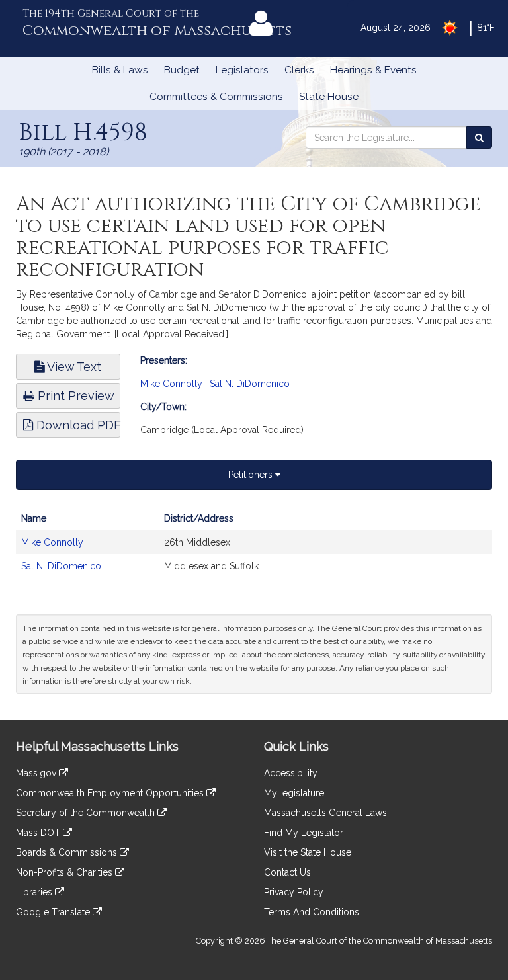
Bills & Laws (120, 70)
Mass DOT (39, 832)
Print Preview (74, 396)
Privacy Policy (293, 892)
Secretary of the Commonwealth (86, 812)
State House (329, 96)
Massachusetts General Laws (325, 812)
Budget (182, 70)
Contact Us (287, 872)
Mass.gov (37, 773)
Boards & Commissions (68, 852)
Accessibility (291, 773)
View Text (72, 367)
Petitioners (251, 475)
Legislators (242, 70)
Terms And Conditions (311, 912)
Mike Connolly (171, 383)
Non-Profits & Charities (65, 872)
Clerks (299, 70)
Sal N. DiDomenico (250, 383)
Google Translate (54, 912)
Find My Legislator (303, 832)
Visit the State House (307, 852)
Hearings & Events (373, 70)
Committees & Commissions (216, 96)
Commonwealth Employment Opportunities (111, 793)
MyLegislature (294, 793)
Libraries (35, 892)
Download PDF (76, 425)
